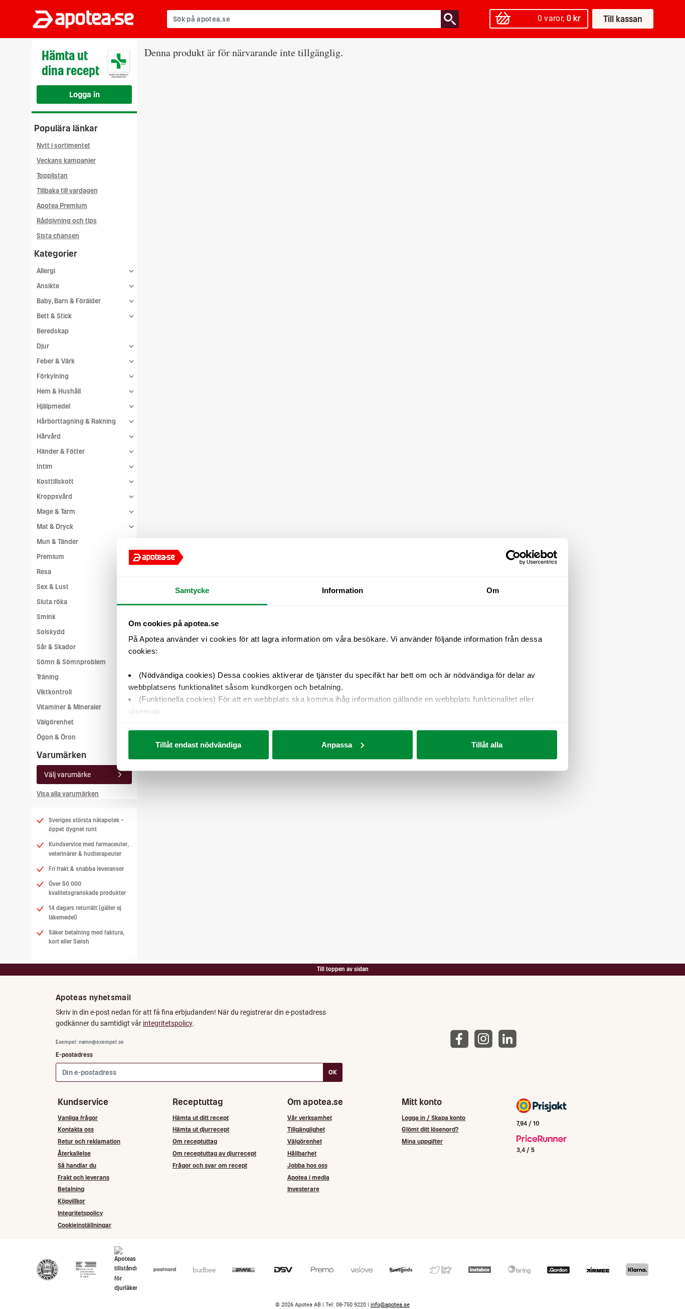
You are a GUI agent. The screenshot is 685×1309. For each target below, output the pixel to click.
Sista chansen (58, 236)
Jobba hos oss (307, 1165)
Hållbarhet (301, 1153)
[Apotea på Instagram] (486, 1038)
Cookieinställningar (84, 1225)
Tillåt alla (486, 744)
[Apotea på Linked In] (510, 1038)
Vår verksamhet (309, 1117)
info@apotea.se (390, 1304)
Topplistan (52, 175)
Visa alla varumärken (68, 794)
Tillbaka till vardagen (67, 190)
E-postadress (74, 1054)
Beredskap (53, 331)
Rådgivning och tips (67, 221)
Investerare (303, 1189)
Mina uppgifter (422, 1141)
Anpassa (336, 744)
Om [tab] (492, 590)
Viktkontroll (54, 692)
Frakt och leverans (83, 1177)
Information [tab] (342, 590)
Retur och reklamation (89, 1141)
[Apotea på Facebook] (462, 1038)
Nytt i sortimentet (63, 145)
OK (332, 1072)
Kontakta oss (76, 1129)
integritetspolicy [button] (168, 1023)
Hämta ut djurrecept (201, 1129)
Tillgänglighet (306, 1129)
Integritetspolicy (80, 1213)
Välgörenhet (55, 722)
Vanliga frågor (78, 1117)
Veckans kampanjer (66, 160)
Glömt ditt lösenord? (430, 1129)
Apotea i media (308, 1177)
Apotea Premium (62, 206)
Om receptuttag (195, 1141)
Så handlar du (77, 1165)
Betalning (71, 1189)
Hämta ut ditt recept (201, 1117)
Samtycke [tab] (192, 590)
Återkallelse (74, 1153)
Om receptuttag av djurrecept (214, 1153)
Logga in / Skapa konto (433, 1117)
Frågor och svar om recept (210, 1165)
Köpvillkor (71, 1201)
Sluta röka (52, 602)
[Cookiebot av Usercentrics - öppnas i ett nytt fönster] (513, 557)
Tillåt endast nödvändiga (198, 744)
